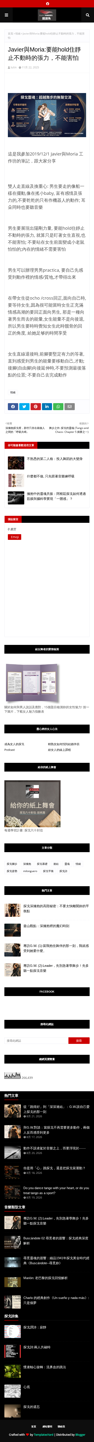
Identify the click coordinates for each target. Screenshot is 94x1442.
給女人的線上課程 (59, 750)
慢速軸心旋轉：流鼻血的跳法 (44, 1367)
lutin (14, 67)
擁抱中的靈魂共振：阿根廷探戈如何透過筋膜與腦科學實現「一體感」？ (56, 496)
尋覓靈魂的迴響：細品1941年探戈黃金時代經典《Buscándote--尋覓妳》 (56, 1260)
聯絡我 (61, 1426)
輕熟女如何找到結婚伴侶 (63, 744)
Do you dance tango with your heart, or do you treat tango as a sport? (56, 1190)
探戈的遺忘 (31, 1407)
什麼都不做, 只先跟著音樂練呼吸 (51, 476)
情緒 (18, 33)
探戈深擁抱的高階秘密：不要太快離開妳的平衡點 (56, 908)
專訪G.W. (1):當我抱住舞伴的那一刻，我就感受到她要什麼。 (56, 948)
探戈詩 (63, 871)
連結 (56, 864)
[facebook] (47, 3)
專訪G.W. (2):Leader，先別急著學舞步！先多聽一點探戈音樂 (56, 968)
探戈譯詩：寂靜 (34, 1327)
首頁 (10, 33)
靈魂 (67, 864)
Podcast (9, 750)
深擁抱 (27, 864)
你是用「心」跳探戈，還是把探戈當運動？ (54, 1168)
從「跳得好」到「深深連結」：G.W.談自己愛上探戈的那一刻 (56, 1109)
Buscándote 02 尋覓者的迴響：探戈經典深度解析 (55, 1240)
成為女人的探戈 (14, 744)
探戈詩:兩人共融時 (36, 1347)
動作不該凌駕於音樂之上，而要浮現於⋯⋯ (54, 1148)
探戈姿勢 (12, 871)
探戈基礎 (42, 864)
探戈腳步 (12, 864)
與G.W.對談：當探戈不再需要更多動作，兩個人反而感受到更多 (56, 1130)
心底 (26, 1387)
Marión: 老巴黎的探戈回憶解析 (45, 1278)
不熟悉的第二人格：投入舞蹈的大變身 (55, 459)
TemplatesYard (43, 1435)
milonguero (30, 871)
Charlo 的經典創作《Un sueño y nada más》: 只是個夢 (56, 1300)
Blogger (80, 1435)
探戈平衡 (48, 871)
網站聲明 (47, 1426)
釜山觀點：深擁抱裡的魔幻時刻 (46, 926)
